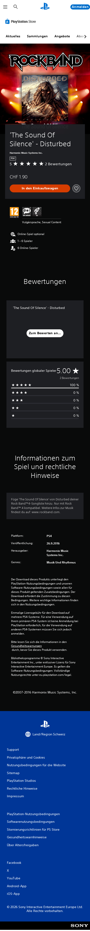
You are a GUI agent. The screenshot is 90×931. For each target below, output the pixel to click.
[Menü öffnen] (5, 7)
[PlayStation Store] (21, 21)
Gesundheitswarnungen (26, 646)
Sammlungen (37, 36)
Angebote (62, 36)
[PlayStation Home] (45, 6)
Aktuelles (13, 36)
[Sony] (79, 929)
